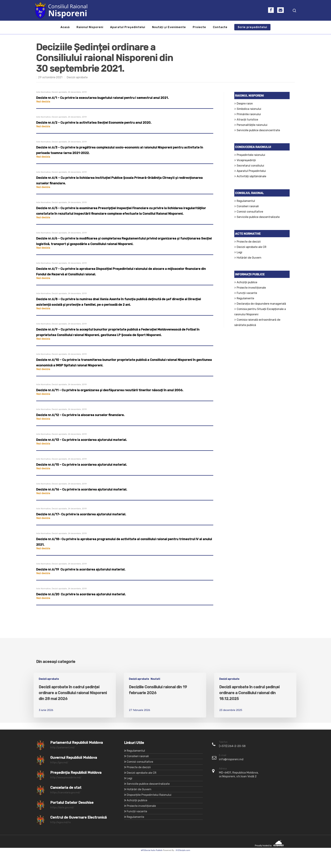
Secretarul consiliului (250, 165)
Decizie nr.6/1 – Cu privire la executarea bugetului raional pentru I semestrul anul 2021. (102, 98)
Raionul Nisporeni (90, 27)
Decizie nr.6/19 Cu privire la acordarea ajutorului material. (81, 569)
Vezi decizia (43, 101)
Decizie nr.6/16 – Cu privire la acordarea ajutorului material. (81, 489)
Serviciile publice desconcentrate (258, 130)
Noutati (155, 679)
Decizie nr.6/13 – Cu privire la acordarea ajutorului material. (81, 440)
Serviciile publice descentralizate (258, 217)
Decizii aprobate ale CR (251, 247)
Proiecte (199, 27)
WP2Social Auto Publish (151, 850)
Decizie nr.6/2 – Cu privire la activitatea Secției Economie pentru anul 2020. (94, 122)
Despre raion (245, 103)
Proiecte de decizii (249, 241)
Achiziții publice (247, 282)
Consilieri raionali (248, 206)
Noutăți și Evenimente (169, 27)
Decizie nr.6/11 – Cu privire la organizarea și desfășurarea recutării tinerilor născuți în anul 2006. (109, 390)
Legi (239, 252)
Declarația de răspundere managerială (262, 303)
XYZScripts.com (183, 850)
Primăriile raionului (249, 114)
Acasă (65, 27)
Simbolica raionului (249, 109)
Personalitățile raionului (252, 125)
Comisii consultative (250, 211)
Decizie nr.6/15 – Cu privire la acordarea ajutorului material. (81, 464)
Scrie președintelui (252, 27)
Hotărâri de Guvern (249, 257)
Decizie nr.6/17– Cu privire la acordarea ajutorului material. (81, 514)
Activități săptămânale (251, 176)
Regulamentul (246, 201)
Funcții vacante (247, 293)
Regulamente (245, 298)
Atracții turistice (247, 119)
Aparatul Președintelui (127, 27)
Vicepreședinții (246, 160)
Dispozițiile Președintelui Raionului (149, 794)
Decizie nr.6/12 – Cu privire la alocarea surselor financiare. (80, 415)
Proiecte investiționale (251, 287)
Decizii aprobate (77, 77)
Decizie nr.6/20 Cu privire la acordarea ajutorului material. (81, 594)
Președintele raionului (251, 155)
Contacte (220, 27)
